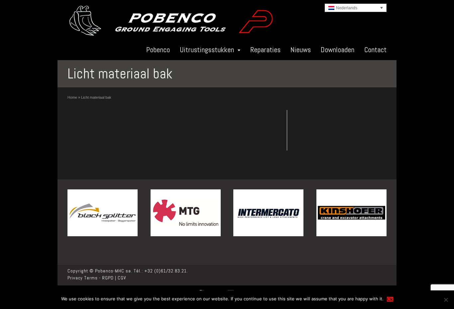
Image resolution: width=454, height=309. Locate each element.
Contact (375, 49)
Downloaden (337, 49)
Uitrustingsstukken (207, 49)
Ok (390, 299)
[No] (445, 299)
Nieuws (300, 49)
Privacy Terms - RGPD (90, 278)
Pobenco (158, 49)
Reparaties (265, 49)
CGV (122, 278)
